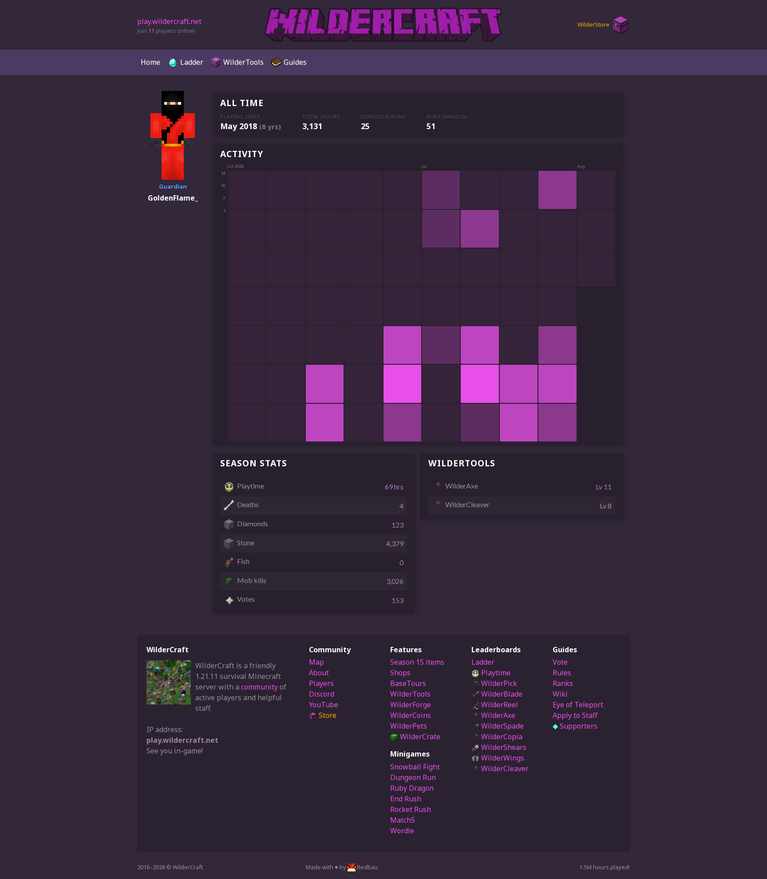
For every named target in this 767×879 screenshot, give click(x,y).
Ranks (563, 683)
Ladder (190, 62)
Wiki (560, 694)
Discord (321, 694)
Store (326, 715)
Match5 (402, 820)
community (259, 687)
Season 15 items (417, 662)
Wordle (402, 831)
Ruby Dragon (412, 788)
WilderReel (498, 705)
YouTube (323, 705)
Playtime (494, 673)
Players (321, 683)
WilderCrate (419, 736)
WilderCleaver (504, 768)
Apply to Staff (575, 715)
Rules (562, 673)
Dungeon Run (413, 777)
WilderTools (242, 62)
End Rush (405, 799)
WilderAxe (497, 715)
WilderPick (498, 683)
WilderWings (501, 758)
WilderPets (408, 726)
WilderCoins (410, 715)
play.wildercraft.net (169, 21)
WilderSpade (501, 726)
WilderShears (502, 747)
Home (150, 62)
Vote (560, 662)
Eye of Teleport (578, 705)
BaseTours (408, 683)
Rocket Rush (410, 809)
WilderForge (410, 705)
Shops (400, 673)
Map (316, 662)
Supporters (575, 726)
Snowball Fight (415, 767)
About (319, 673)
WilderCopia (500, 736)
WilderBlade (500, 694)
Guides (294, 62)
